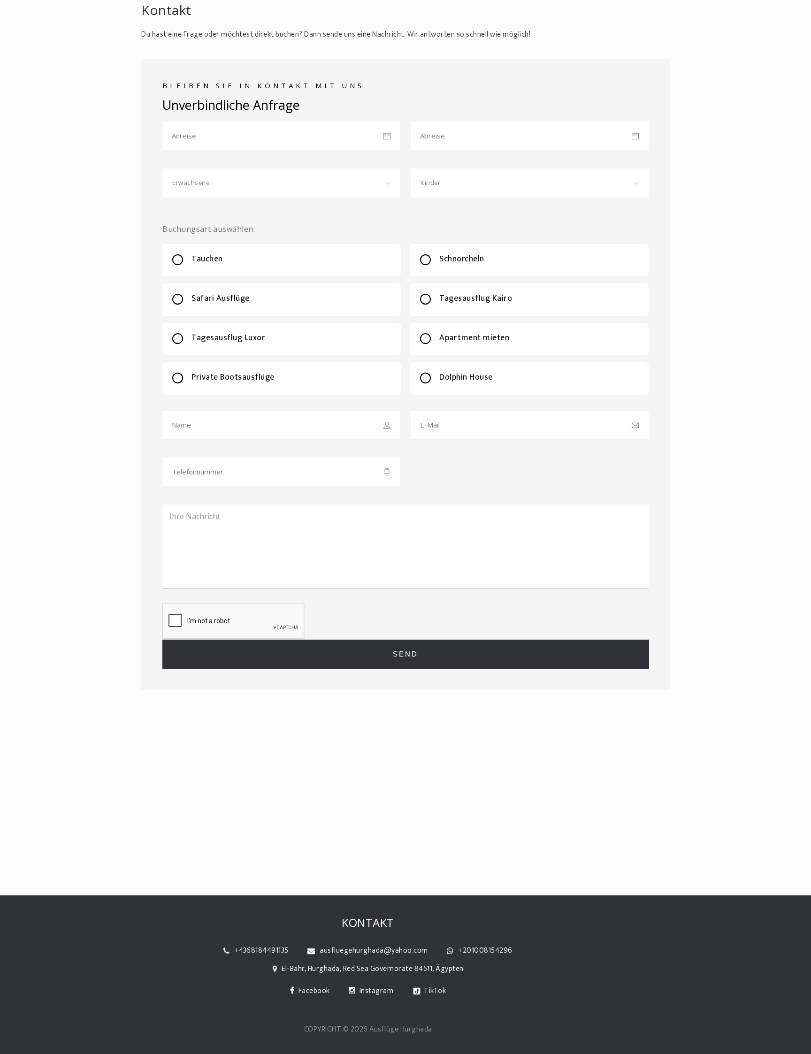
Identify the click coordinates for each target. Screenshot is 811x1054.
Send (405, 654)
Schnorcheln (461, 259)
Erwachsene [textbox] (190, 183)
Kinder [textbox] (430, 183)
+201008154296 (485, 950)
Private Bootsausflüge (233, 377)
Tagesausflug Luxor (228, 338)
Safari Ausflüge (220, 298)
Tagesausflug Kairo (475, 298)
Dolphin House (466, 377)
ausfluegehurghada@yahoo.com (374, 950)
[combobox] (281, 183)
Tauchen (207, 259)
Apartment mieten (474, 338)
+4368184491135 (262, 950)
